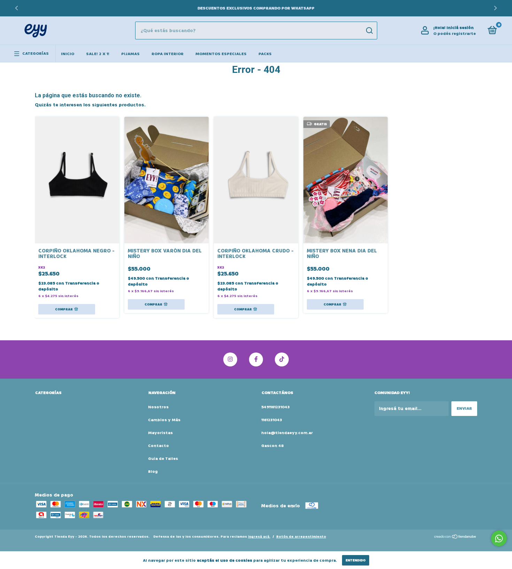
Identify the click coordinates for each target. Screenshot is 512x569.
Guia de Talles (163, 459)
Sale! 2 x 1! (97, 54)
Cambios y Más (164, 420)
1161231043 (271, 420)
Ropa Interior (168, 54)
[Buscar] (369, 30)
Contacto (158, 446)
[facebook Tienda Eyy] (256, 359)
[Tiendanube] (455, 537)
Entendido (356, 560)
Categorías (35, 53)
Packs (265, 54)
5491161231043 (275, 407)
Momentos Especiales (221, 54)
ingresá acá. (259, 536)
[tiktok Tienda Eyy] (282, 359)
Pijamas (130, 54)
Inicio (67, 54)
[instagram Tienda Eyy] (230, 359)
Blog (153, 472)
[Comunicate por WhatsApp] (499, 538)
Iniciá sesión (460, 28)
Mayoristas (160, 433)
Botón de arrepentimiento (301, 536)
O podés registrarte (454, 34)
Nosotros (158, 407)
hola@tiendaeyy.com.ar (287, 433)
